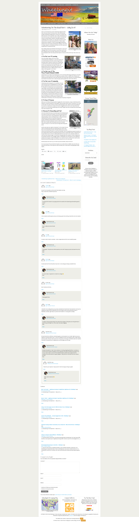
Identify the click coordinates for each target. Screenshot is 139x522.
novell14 (47, 185)
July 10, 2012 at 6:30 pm (50, 260)
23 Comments (54, 29)
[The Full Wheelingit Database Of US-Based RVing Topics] (61, 166)
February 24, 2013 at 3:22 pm (51, 332)
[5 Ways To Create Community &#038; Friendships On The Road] (74, 166)
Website (42, 482)
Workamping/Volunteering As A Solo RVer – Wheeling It (52, 444)
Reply (42, 193)
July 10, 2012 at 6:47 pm (50, 283)
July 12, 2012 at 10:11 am (51, 222)
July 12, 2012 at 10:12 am (51, 270)
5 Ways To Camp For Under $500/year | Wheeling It (51, 434)
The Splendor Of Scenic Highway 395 (90, 139)
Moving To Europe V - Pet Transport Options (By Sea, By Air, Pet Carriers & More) (90, 136)
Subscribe (90, 163)
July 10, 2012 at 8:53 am (50, 212)
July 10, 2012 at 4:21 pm (50, 236)
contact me (71, 515)
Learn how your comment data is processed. (63, 494)
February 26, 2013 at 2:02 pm (52, 363)
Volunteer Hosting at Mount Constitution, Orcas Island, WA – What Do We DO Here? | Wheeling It (60, 424)
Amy (46, 234)
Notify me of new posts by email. (47, 488)
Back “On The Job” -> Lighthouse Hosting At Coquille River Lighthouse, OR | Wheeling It (58, 389)
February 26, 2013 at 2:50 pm (53, 373)
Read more (83, 520)
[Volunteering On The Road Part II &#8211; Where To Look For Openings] (47, 166)
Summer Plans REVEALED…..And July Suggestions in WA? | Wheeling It (55, 415)
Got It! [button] (82, 518)
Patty (47, 211)
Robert (47, 304)
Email (42, 478)
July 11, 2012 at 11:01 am (50, 305)
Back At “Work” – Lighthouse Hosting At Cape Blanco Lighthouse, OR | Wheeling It (57, 398)
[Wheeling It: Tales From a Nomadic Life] (69, 7)
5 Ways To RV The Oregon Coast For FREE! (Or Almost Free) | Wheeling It (55, 407)
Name (42, 473)
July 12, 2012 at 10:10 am (51, 198)
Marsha (47, 259)
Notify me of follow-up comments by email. (49, 487)
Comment (43, 461)
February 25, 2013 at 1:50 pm (51, 346)
